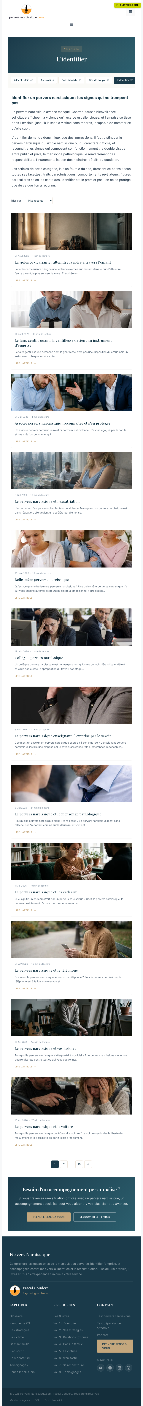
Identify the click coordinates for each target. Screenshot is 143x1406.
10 (79, 1164)
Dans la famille (19, 1344)
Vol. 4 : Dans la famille (68, 1344)
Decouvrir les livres (95, 1216)
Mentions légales (20, 1400)
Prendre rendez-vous (49, 1216)
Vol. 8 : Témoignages (67, 1372)
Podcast (102, 1335)
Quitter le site (129, 5)
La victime (17, 1337)
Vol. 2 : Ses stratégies (68, 1330)
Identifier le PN (20, 1323)
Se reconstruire (20, 1358)
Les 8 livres (61, 1316)
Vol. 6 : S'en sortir (65, 1358)
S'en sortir (17, 1351)
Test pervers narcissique (114, 1316)
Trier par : (17, 200)
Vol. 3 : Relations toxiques (70, 1337)
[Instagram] (128, 1368)
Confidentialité (53, 1400)
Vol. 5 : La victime (65, 1351)
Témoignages (19, 1365)
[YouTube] (100, 1368)
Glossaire (16, 1316)
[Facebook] (110, 1368)
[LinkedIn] (119, 1368)
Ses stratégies (19, 1330)
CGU (37, 1400)
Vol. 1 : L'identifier (65, 1323)
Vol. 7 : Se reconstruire (68, 1365)
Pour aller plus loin (22, 1372)
